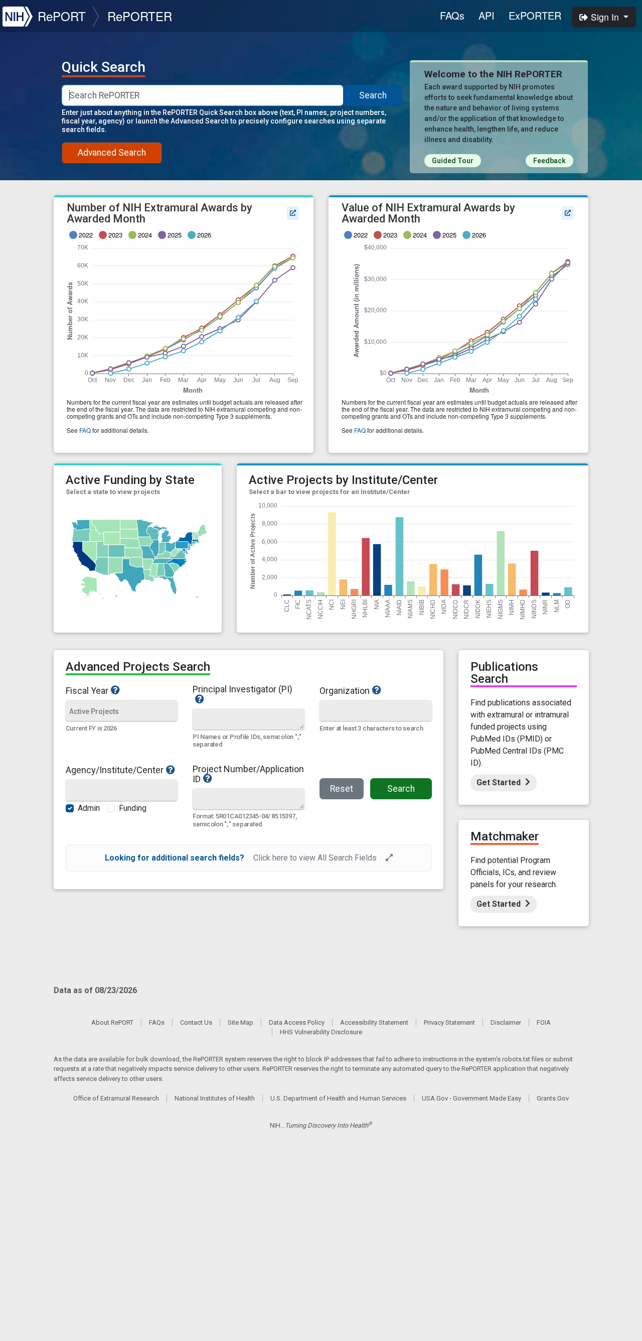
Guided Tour (452, 161)
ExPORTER (535, 15)
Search (373, 95)
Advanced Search (112, 153)
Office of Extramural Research (116, 1098)
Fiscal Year (87, 690)
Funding (132, 808)
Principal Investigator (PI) (242, 689)
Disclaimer (506, 1022)
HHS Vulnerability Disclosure (321, 1032)
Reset (341, 789)
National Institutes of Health (215, 1098)
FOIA (544, 1022)
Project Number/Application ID (248, 774)
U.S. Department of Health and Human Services (338, 1098)
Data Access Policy (297, 1022)
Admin (89, 808)
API (486, 15)
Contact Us (196, 1022)
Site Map (240, 1022)
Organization (344, 690)
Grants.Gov (553, 1098)
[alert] (249, 858)
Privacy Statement (449, 1022)
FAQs (452, 15)
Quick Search (103, 67)
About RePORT (112, 1022)
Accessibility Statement (374, 1022)
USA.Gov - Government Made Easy (471, 1098)
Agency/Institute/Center (115, 770)
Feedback (549, 161)
